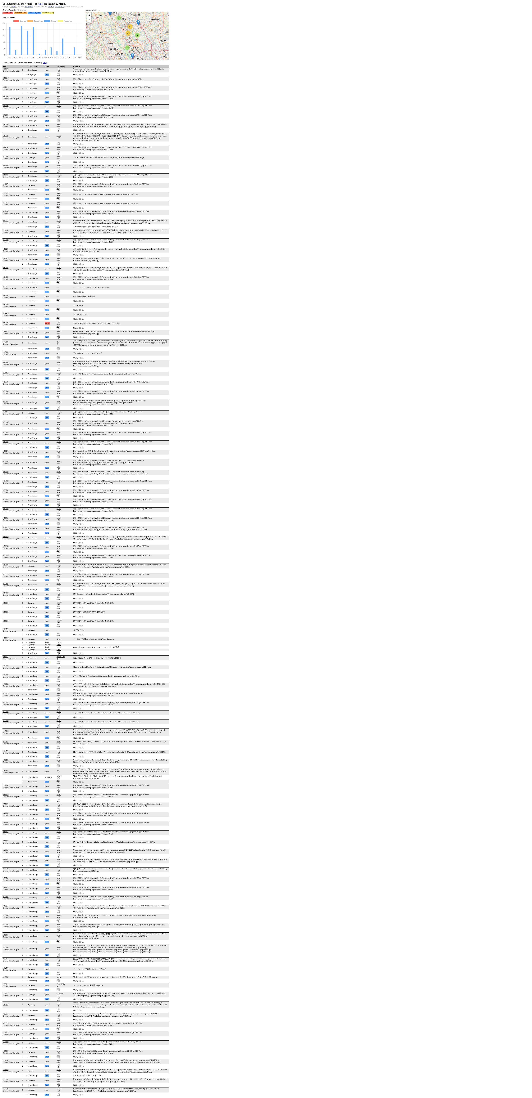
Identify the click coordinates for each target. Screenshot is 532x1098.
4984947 (5, 593)
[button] (110, 13)
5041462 (5, 373)
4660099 (5, 295)
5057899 (5, 451)
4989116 (5, 331)
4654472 (5, 313)
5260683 (5, 124)
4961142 (5, 804)
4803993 (5, 565)
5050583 (5, 391)
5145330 (5, 342)
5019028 (5, 240)
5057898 (5, 461)
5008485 (5, 760)
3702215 (5, 1005)
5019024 (5, 693)
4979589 (5, 878)
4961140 (5, 841)
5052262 (5, 249)
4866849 (5, 322)
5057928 (5, 527)
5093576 (5, 286)
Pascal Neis (13, 6)
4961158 (5, 822)
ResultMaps (51, 6)
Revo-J (59, 639)
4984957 (5, 277)
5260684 (5, 136)
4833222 (5, 1023)
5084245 (5, 175)
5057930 (5, 509)
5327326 (5, 87)
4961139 (5, 850)
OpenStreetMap (29, 6)
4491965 (5, 638)
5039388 (5, 584)
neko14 (59, 69)
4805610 (5, 906)
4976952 (5, 915)
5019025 (5, 703)
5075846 (5, 555)
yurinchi (59, 602)
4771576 (5, 993)
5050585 (5, 402)
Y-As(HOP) (61, 984)
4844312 (5, 412)
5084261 (5, 147)
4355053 (5, 621)
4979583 (5, 897)
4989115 (5, 258)
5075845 (5, 422)
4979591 (5, 785)
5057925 (5, 472)
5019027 (5, 666)
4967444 (5, 770)
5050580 (5, 490)
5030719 (5, 574)
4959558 (5, 221)
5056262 (5, 546)
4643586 (5, 1089)
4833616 (5, 1014)
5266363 (5, 115)
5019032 (5, 211)
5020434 (5, 751)
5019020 (5, 721)
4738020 (5, 984)
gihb (58, 342)
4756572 (5, 193)
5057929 (5, 518)
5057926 (5, 442)
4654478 (5, 629)
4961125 (5, 887)
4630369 (5, 156)
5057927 (5, 481)
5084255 (5, 166)
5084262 (5, 363)
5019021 (5, 712)
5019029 (5, 731)
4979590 (5, 869)
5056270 (5, 537)
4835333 (5, 1051)
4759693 (5, 230)
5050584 (5, 382)
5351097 (5, 69)
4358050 (5, 603)
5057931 (5, 499)
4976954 (5, 924)
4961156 (5, 813)
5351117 (5, 78)
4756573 (5, 202)
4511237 (5, 1060)
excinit (59, 1004)
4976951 (5, 959)
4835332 (5, 1042)
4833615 (5, 1032)
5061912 (5, 657)
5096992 (5, 96)
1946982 (5, 977)
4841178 (5, 184)
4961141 (5, 860)
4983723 (5, 268)
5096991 (5, 106)
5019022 (5, 684)
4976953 (5, 935)
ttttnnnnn (59, 977)
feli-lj (40, 3)
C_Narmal (60, 993)
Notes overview (59, 6)
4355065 (5, 612)
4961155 (5, 832)
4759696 (5, 1079)
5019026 (5, 675)
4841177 (5, 1070)
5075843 (5, 432)
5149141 (5, 352)
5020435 (5, 742)
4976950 (5, 947)
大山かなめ (61, 657)
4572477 (5, 968)
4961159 (5, 795)
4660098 (5, 304)
